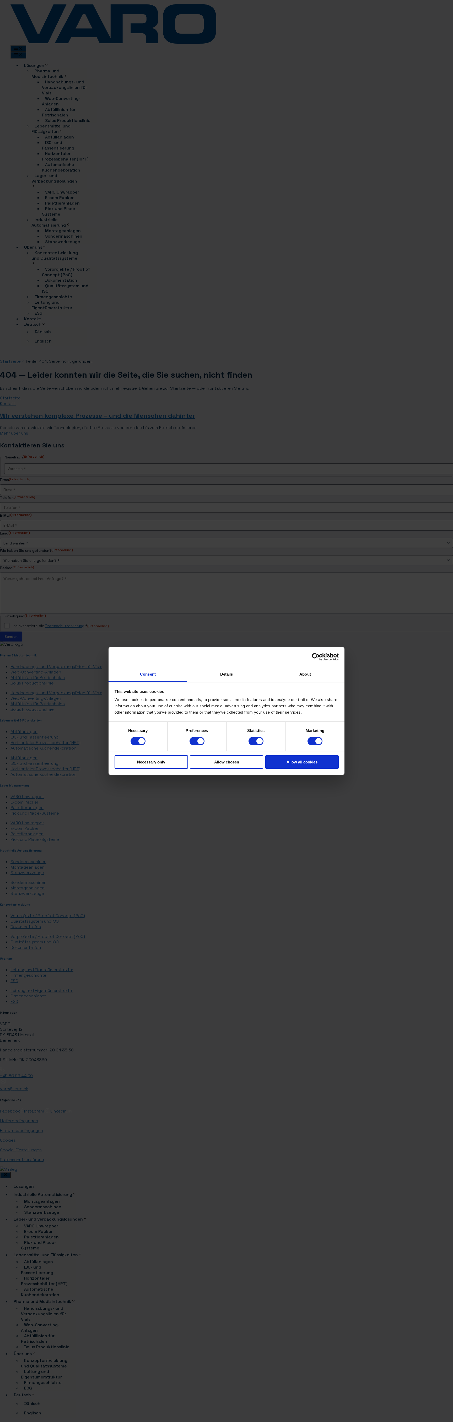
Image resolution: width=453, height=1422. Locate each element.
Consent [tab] (148, 674)
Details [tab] (226, 674)
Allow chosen (226, 762)
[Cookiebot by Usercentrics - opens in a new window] (316, 657)
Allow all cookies (302, 762)
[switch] (197, 741)
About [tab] (305, 674)
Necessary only (151, 762)
